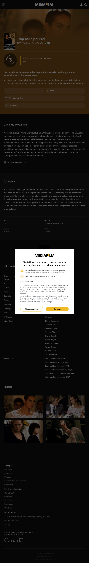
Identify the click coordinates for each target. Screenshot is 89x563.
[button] (44, 281)
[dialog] (44, 281)
